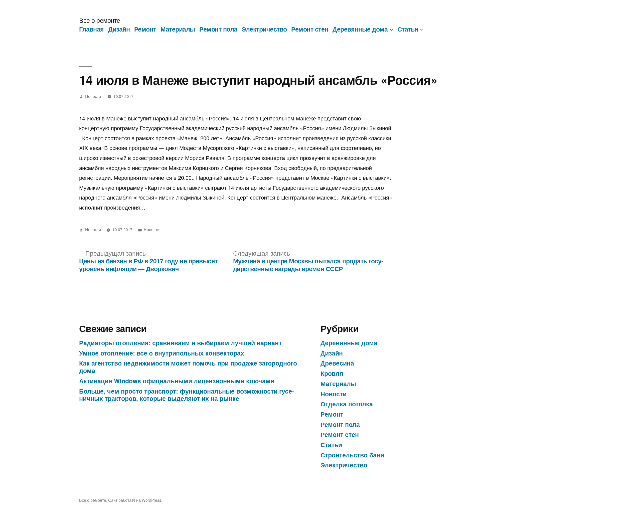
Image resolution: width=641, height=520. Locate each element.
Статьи (407, 29)
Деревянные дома (360, 29)
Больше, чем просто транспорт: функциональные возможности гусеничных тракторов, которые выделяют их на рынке (186, 395)
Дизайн (119, 29)
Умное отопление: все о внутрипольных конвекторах (161, 353)
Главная (91, 29)
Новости (93, 96)
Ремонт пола (218, 29)
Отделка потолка (346, 403)
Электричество (264, 29)
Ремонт (145, 29)
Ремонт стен (309, 29)
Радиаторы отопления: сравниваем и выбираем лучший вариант (180, 342)
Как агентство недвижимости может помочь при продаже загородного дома (188, 367)
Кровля (331, 373)
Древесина (337, 363)
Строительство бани (352, 454)
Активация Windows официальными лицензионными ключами (176, 380)
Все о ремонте (99, 20)
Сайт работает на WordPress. (135, 500)
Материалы (178, 29)
